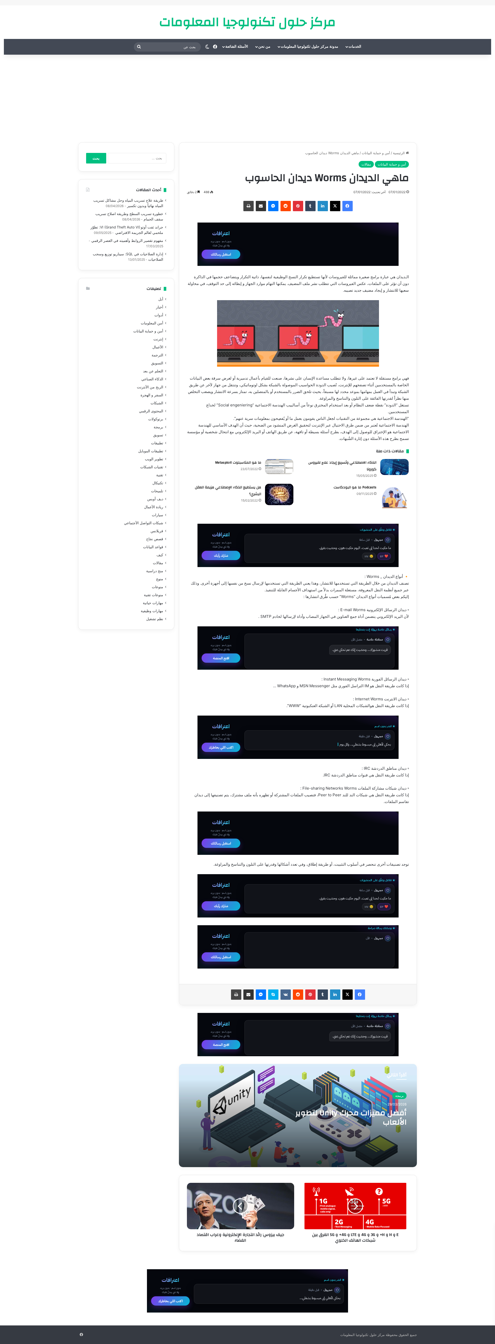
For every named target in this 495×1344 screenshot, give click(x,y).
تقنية (159, 475)
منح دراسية (154, 571)
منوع (159, 579)
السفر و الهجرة (152, 395)
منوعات (157, 587)
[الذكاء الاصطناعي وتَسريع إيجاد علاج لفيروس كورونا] (394, 467)
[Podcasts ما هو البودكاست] (394, 498)
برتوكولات (155, 419)
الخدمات (355, 46)
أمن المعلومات (152, 323)
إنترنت (158, 339)
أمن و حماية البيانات (376, 153)
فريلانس (157, 531)
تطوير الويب (154, 459)
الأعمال (157, 347)
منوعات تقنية (153, 595)
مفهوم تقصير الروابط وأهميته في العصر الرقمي (127, 241)
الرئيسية (399, 153)
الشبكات (157, 403)
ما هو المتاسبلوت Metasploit (238, 462)
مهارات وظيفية (152, 611)
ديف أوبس (155, 499)
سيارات (157, 515)
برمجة (399, 1096)
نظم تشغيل (154, 619)
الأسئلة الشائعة (236, 46)
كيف (159, 555)
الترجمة (157, 355)
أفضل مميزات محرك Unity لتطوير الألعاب (351, 1117)
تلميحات (157, 491)
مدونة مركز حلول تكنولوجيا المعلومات (309, 46)
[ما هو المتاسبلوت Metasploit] (279, 466)
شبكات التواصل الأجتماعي (143, 523)
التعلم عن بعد (153, 371)
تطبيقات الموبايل (150, 451)
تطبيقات (157, 443)
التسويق (157, 363)
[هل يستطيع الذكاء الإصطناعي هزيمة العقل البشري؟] (279, 494)
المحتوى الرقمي (151, 411)
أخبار (159, 307)
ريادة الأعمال (153, 507)
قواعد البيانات (153, 547)
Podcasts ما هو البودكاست (355, 487)
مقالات (366, 164)
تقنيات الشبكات (151, 467)
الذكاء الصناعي (152, 379)
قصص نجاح (154, 539)
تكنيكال (157, 483)
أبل (160, 299)
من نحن (264, 46)
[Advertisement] (247, 98)
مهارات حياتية (153, 603)
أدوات (158, 315)
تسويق (158, 435)
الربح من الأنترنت (150, 387)
